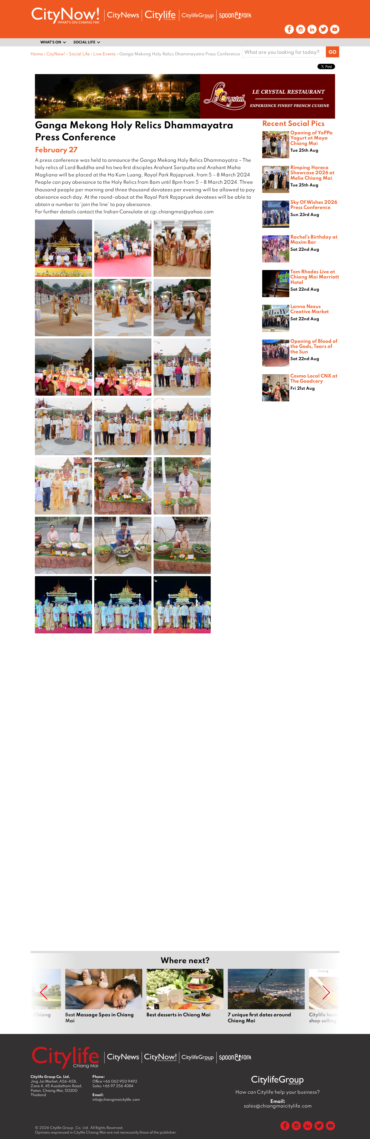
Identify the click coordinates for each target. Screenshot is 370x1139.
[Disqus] (146, 724)
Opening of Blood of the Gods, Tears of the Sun (313, 346)
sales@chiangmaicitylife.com (278, 1103)
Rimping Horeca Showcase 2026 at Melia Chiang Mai (312, 172)
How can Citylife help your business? (277, 1092)
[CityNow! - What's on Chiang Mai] (65, 16)
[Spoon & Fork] (235, 15)
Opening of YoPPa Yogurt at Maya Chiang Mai (311, 137)
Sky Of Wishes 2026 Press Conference (313, 204)
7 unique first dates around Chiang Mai (266, 999)
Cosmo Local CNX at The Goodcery (313, 378)
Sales (112, 1085)
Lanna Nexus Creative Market (309, 309)
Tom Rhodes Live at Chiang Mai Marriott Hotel (314, 276)
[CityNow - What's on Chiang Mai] (160, 1057)
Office (114, 1081)
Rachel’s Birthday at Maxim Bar (313, 239)
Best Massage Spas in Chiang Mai (103, 999)
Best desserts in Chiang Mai (185, 999)
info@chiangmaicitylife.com (116, 1099)
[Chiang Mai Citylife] (160, 15)
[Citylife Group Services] (197, 15)
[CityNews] (122, 15)
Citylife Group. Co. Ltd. (69, 1127)
